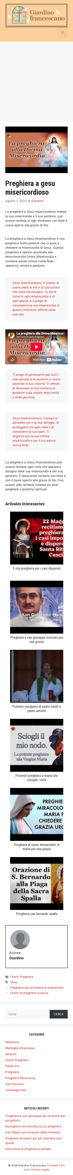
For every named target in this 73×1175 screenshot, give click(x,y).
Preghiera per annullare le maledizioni (37, 987)
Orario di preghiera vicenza (29, 993)
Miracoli (10, 1054)
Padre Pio (12, 1066)
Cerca (59, 1014)
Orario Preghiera (21, 976)
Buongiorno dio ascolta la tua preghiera (33, 1126)
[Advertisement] (36, 79)
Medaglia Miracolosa (20, 1048)
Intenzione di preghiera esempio (28, 1149)
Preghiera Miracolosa (20, 1078)
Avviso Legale (40, 1169)
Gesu (14, 982)
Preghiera (12, 1072)
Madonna (12, 1042)
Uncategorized (15, 1090)
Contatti (53, 1165)
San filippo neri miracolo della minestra (32, 1132)
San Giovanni (14, 1084)
